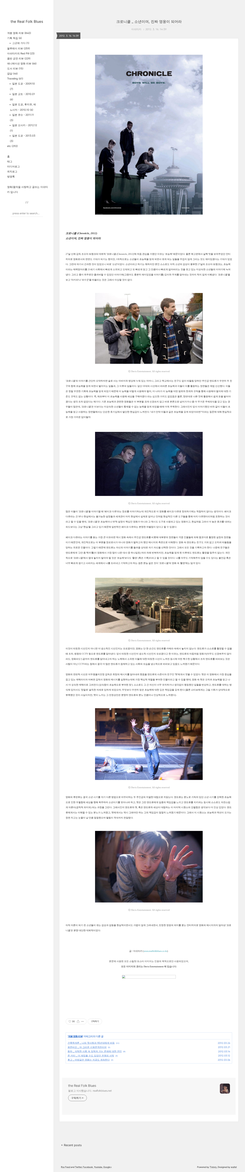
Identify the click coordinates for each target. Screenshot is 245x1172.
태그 (9, 161)
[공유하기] (78, 1021)
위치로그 (12, 171)
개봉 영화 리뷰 (19, 32)
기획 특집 (14, 37)
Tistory (213, 1167)
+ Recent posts (71, 1145)
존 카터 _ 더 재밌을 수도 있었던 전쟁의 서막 (91, 1055)
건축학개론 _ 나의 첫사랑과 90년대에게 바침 (91, 1042)
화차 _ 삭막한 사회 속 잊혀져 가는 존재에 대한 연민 (95, 1051)
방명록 (11, 176)
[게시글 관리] (82, 1021)
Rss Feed (65, 1167)
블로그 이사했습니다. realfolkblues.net (90, 1090)
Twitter (78, 1167)
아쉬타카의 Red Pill (21, 53)
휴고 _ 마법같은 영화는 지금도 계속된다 (89, 1059)
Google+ (107, 1167)
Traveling (15, 78)
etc (12, 145)
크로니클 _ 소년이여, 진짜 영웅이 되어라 (149, 21)
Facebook (88, 1167)
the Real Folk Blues (27, 21)
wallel (234, 1167)
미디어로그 (13, 166)
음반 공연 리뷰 (18, 58)
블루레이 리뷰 (18, 48)
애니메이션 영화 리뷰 (22, 63)
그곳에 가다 (20, 42)
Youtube (98, 1167)
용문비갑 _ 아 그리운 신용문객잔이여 (87, 1047)
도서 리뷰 (15, 68)
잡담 (12, 73)
